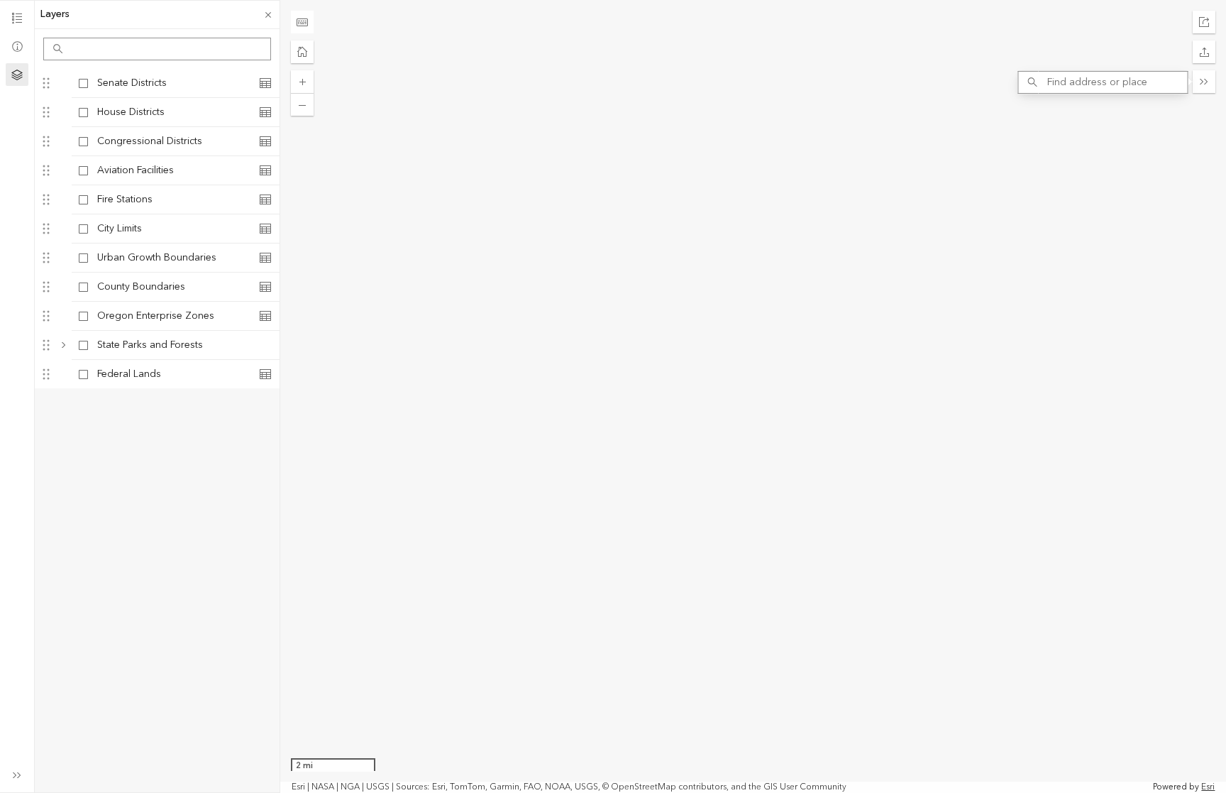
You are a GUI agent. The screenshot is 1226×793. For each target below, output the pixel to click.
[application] (753, 396)
